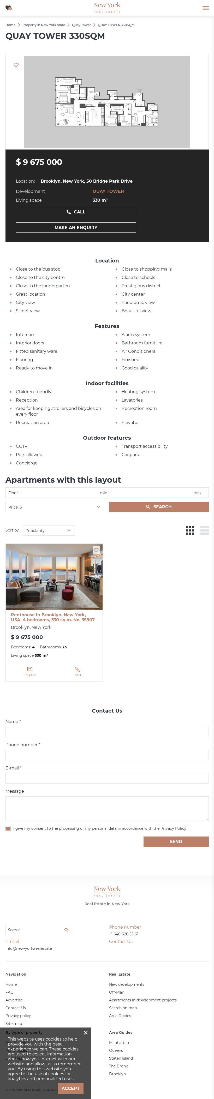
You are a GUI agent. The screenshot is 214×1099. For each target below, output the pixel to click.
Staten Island (121, 1058)
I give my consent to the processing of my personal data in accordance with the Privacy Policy (99, 828)
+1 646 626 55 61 (123, 934)
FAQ (9, 992)
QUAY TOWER (108, 191)
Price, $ (15, 507)
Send (176, 841)
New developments (126, 984)
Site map (13, 1023)
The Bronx (118, 1066)
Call (79, 212)
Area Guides (120, 1015)
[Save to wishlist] (96, 550)
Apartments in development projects (143, 1000)
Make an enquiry (76, 227)
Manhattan (119, 1042)
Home (11, 984)
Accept (71, 1088)
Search (162, 506)
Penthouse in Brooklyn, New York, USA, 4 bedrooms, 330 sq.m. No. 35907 (53, 617)
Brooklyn (117, 1074)
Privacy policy (18, 1015)
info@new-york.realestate (28, 948)
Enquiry (30, 675)
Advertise (14, 1000)
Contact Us (15, 1008)
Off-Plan (116, 992)
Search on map (123, 1008)
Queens (116, 1050)
